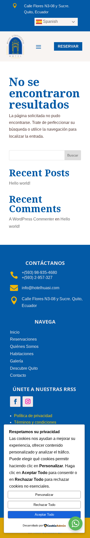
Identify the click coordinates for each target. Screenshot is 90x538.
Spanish (50, 21)
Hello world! (19, 183)
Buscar (72, 155)
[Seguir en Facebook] (15, 401)
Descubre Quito (24, 368)
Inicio (15, 332)
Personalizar (44, 495)
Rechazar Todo (44, 505)
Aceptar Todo (44, 514)
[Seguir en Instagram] (27, 401)
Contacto (18, 375)
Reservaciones (23, 339)
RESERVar (68, 46)
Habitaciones (22, 354)
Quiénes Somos (24, 346)
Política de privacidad (33, 416)
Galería (16, 361)
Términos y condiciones (35, 422)
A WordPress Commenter (31, 219)
